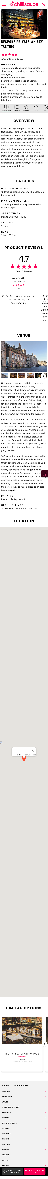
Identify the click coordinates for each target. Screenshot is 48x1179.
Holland (6, 1144)
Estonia (6, 1128)
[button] (44, 298)
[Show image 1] (4, 375)
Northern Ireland (10, 1107)
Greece (5, 1139)
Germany (6, 1134)
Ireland (5, 1155)
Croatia (6, 1118)
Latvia (5, 1160)
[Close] (33, 750)
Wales (5, 1102)
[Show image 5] (38, 375)
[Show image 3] (21, 375)
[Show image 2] (13, 375)
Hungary (6, 1149)
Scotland (7, 1097)
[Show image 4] (30, 375)
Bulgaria (6, 1112)
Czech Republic (9, 1123)
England (6, 1091)
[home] (24, 4)
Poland (5, 1165)
